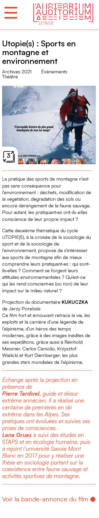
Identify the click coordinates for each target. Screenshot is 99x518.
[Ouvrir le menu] (10, 12)
